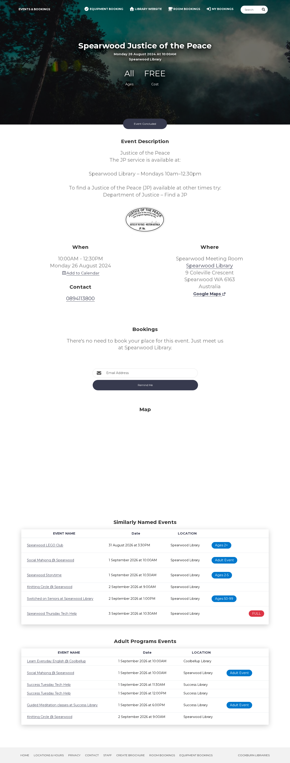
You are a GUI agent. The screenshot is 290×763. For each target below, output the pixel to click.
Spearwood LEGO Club (45, 545)
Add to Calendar (82, 273)
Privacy (74, 755)
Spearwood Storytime (44, 575)
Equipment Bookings (196, 755)
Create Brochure (130, 755)
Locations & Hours (49, 755)
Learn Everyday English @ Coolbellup (56, 661)
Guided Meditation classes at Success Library (62, 705)
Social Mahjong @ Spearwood (50, 560)
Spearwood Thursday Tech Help (52, 614)
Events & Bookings (34, 9)
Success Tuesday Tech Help (49, 685)
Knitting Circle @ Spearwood (49, 587)
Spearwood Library (209, 266)
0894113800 (80, 298)
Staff (107, 755)
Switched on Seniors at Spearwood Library (60, 599)
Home (24, 755)
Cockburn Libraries (254, 755)
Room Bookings (162, 755)
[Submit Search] (263, 10)
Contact (92, 755)
